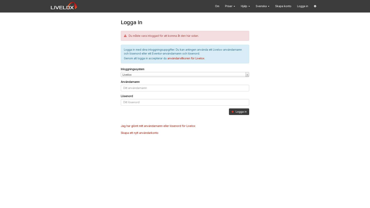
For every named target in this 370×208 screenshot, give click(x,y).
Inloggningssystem (132, 69)
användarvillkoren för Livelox (185, 58)
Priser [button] (229, 6)
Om (217, 6)
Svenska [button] (261, 6)
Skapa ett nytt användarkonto (139, 132)
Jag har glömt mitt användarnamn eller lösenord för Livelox (158, 125)
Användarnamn (130, 81)
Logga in (302, 6)
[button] (315, 6)
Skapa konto (283, 6)
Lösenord (127, 96)
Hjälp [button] (244, 6)
